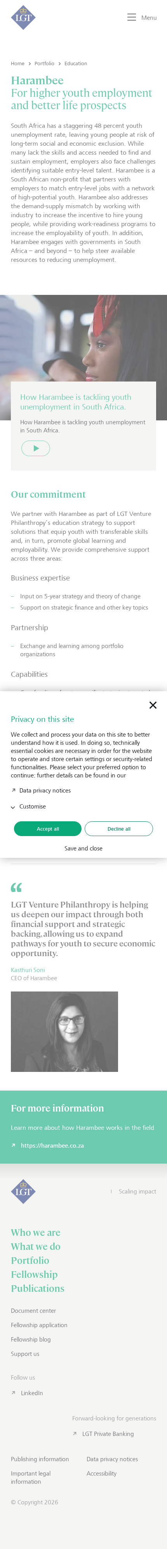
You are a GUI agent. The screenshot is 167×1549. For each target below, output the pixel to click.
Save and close (83, 848)
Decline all (119, 829)
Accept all (48, 829)
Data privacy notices (45, 790)
